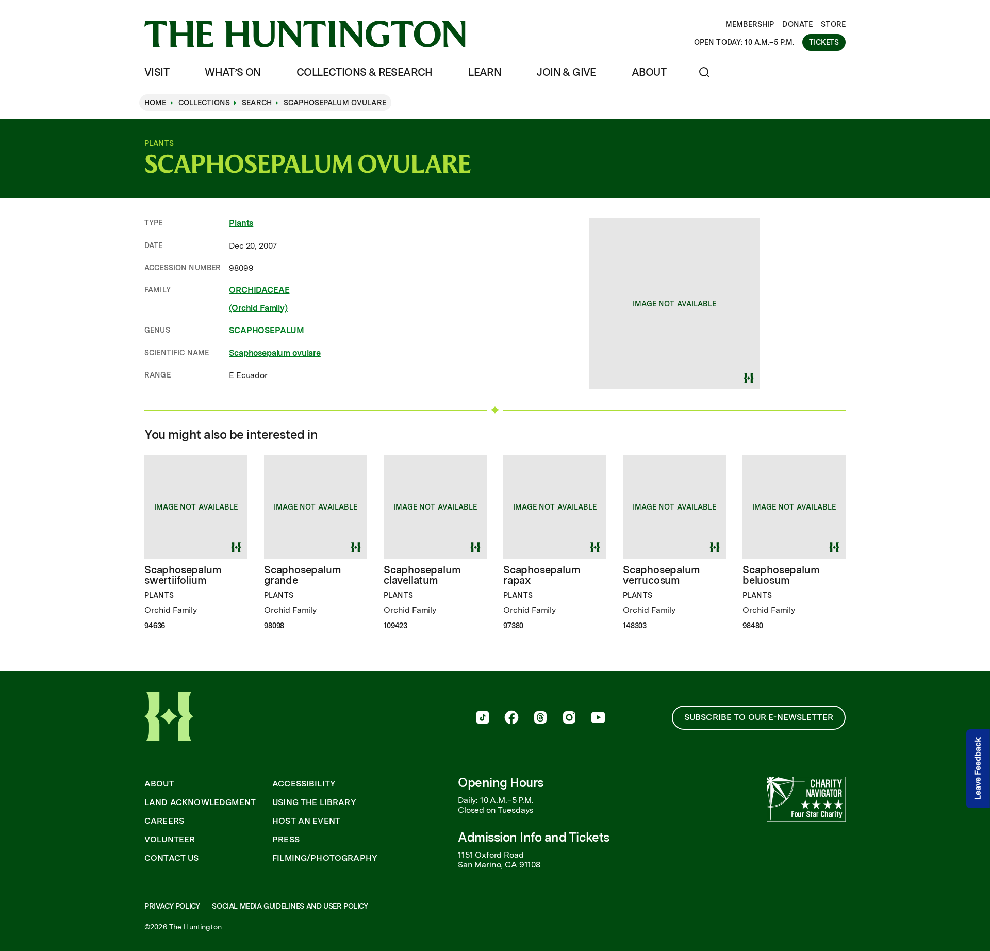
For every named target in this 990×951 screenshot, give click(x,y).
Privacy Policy (172, 906)
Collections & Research (364, 72)
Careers (164, 821)
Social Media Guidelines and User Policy (290, 906)
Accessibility (304, 784)
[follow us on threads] (540, 718)
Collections (204, 102)
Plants (241, 223)
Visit (156, 72)
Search (257, 102)
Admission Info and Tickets (533, 837)
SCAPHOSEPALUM (266, 330)
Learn (484, 72)
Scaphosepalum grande (302, 575)
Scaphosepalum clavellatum (422, 575)
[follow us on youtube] (598, 718)
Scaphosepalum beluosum (780, 575)
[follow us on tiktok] (482, 718)
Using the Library (314, 802)
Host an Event (306, 821)
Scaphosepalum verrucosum (661, 575)
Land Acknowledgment (200, 802)
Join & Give (566, 72)
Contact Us (171, 858)
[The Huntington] (305, 34)
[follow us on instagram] (569, 718)
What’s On (233, 72)
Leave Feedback (978, 769)
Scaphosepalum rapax (541, 575)
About (649, 72)
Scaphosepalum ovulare (275, 353)
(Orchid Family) (258, 308)
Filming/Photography (324, 858)
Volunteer (169, 839)
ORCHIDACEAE (259, 290)
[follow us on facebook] (511, 718)
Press (286, 839)
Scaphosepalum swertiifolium (182, 575)
